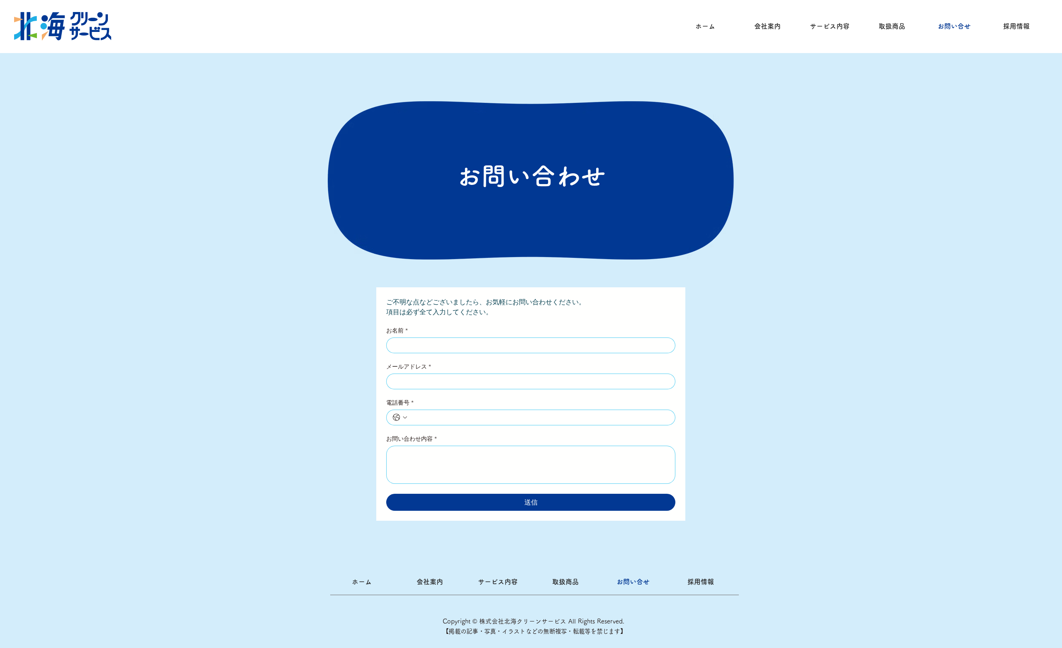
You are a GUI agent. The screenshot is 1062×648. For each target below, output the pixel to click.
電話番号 (400, 402)
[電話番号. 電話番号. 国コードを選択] (400, 417)
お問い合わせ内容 (411, 438)
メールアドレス (408, 366)
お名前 (397, 330)
